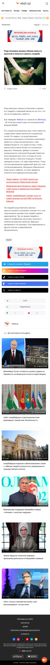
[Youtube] (27, 639)
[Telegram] (31, 639)
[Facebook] (14, 639)
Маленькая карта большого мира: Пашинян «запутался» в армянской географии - (26, 189)
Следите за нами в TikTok (16, 277)
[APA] (25, 651)
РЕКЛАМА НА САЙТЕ (25, 619)
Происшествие (35, 11)
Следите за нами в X (14, 290)
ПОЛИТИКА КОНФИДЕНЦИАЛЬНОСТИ (25, 630)
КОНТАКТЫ (25, 623)
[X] (22, 639)
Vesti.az (20, 119)
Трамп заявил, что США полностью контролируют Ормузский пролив (22, 180)
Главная (36, 25)
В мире (24, 11)
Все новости (7, 11)
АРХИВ (25, 627)
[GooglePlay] (18, 656)
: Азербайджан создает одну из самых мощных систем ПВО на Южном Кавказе (24, 198)
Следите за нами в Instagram (17, 270)
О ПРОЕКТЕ (25, 634)
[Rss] (36, 639)
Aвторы (17, 11)
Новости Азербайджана (13, 18)
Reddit (8, 240)
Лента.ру (42, 119)
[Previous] (2, 18)
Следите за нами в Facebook (17, 283)
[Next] (47, 18)
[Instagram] (18, 639)
